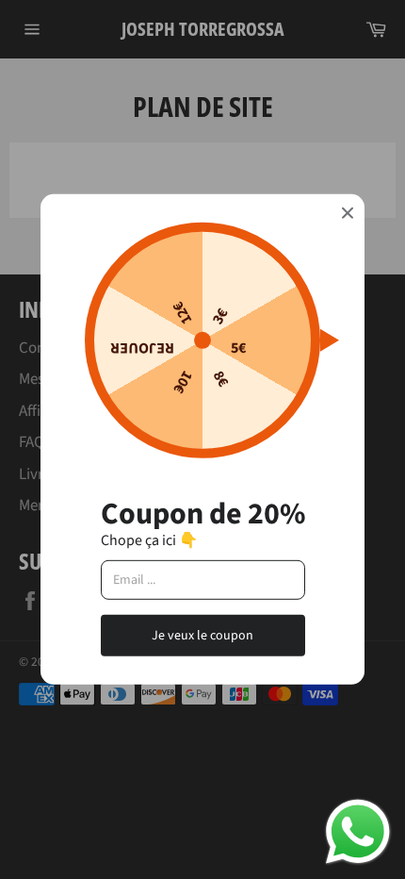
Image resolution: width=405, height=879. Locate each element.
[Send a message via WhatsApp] (358, 832)
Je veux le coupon (202, 634)
